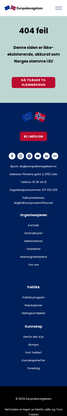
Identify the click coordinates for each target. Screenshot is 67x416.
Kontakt (33, 225)
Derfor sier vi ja (33, 337)
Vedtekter (33, 249)
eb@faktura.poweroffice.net (33, 203)
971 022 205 (50, 190)
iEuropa (33, 345)
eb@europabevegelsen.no (38, 166)
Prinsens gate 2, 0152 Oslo (40, 174)
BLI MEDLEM (33, 136)
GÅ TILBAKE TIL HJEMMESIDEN (33, 82)
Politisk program (34, 297)
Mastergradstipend (33, 257)
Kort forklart (33, 352)
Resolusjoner (33, 305)
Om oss (33, 265)
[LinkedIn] (46, 156)
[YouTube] (37, 156)
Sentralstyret (33, 233)
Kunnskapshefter (33, 360)
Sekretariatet (33, 241)
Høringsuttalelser (33, 313)
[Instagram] (20, 156)
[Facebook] (12, 156)
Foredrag (33, 368)
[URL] (55, 156)
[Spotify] (29, 156)
